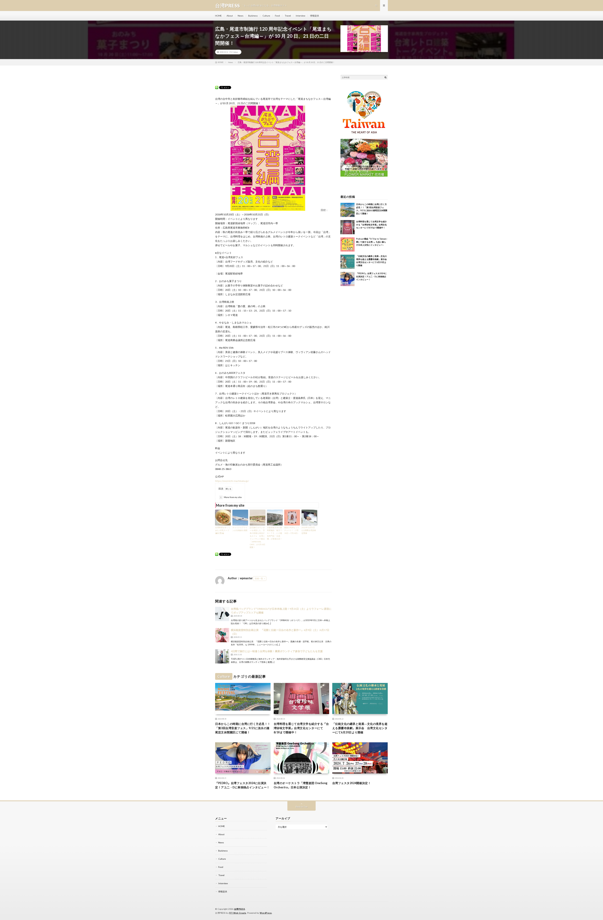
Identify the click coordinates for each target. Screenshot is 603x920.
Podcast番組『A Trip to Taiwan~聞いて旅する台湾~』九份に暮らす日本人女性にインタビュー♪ (371, 242)
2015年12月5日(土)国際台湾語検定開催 (309, 530)
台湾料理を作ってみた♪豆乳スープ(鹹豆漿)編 (222, 530)
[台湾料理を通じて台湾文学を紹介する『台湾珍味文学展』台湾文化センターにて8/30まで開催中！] (347, 227)
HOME (218, 15)
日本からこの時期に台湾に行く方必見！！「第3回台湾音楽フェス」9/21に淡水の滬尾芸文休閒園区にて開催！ (242, 728)
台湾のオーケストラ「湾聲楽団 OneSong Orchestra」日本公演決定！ (301, 785)
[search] (385, 77)
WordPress (266, 913)
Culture (266, 15)
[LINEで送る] (216, 87)
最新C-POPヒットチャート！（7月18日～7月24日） (291, 530)
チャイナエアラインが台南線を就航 (239, 528)
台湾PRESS (239, 909)
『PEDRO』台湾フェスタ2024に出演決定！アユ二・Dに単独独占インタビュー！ (371, 276)
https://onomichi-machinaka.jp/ (232, 480)
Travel (288, 15)
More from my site (231, 497)
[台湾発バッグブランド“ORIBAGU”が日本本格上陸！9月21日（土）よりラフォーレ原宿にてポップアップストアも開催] (222, 614)
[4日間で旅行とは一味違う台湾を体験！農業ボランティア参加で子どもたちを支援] (222, 656)
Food (277, 15)
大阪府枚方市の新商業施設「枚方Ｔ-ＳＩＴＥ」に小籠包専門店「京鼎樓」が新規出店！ (275, 533)
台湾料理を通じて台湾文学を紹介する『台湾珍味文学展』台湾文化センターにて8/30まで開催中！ (371, 224)
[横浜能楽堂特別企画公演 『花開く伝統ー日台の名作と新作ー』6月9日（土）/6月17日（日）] (222, 635)
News (240, 15)
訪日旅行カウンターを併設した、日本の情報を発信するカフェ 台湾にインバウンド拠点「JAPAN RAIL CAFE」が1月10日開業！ (257, 537)
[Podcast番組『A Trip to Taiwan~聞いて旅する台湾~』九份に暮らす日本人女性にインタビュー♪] (347, 244)
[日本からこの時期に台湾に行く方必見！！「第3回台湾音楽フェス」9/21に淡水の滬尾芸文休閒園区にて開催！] (347, 210)
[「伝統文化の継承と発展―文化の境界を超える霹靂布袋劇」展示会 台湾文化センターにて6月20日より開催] (347, 262)
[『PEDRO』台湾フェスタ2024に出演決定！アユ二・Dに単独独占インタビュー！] (347, 279)
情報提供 (314, 15)
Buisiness (253, 15)
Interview (300, 15)
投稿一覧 (259, 578)
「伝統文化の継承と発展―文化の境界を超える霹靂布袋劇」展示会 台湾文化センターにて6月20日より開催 (360, 728)
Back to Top (301, 806)
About (230, 15)
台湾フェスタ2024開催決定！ (351, 783)
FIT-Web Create (237, 913)
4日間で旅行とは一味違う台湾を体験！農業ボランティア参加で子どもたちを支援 (277, 651)
